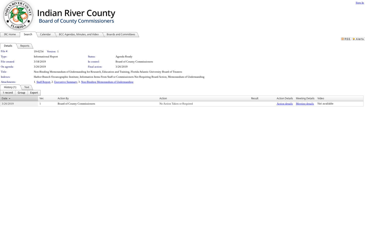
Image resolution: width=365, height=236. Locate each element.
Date (4, 98)
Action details (285, 103)
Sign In (360, 2)
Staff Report (43, 81)
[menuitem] (7, 92)
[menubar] (20, 92)
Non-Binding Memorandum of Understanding (107, 81)
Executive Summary (65, 81)
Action (163, 98)
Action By (63, 98)
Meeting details (305, 103)
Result (254, 98)
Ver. (41, 98)
